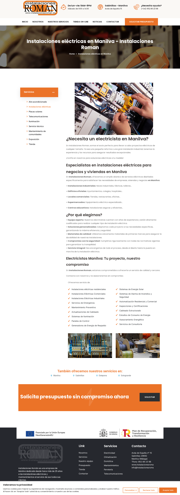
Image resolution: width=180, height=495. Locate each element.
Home (72, 54)
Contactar (83, 473)
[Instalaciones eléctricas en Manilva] (114, 109)
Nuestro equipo (86, 461)
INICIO (25, 21)
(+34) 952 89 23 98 (149, 8)
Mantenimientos (111, 465)
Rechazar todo (149, 490)
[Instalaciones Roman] (40, 7)
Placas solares (35, 111)
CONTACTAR (112, 21)
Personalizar (130, 490)
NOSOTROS (37, 21)
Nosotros (83, 453)
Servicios (83, 457)
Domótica (108, 461)
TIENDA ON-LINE (80, 21)
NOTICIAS (97, 21)
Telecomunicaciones (38, 116)
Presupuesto (84, 465)
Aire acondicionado (38, 102)
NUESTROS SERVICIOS (58, 21)
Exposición (34, 139)
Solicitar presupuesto (141, 21)
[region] (90, 488)
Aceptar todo (168, 490)
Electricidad (109, 453)
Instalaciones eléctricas (40, 106)
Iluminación (34, 121)
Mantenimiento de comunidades (37, 133)
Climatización (110, 457)
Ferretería (108, 469)
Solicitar (150, 397)
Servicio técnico (36, 126)
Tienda (32, 144)
